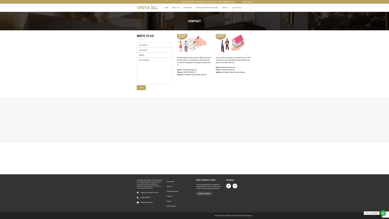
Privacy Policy (170, 181)
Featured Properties (172, 191)
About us (176, 8)
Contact (225, 8)
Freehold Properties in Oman (207, 8)
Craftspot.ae (248, 215)
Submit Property (171, 206)
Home (167, 8)
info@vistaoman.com (228, 2)
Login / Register (247, 2)
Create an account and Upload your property (231, 60)
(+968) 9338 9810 (189, 2)
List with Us (237, 8)
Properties (187, 8)
